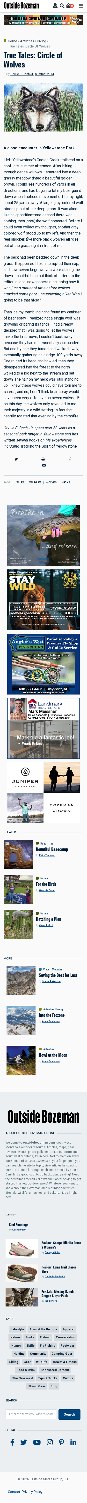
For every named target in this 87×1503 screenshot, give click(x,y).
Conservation (65, 1337)
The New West (22, 1378)
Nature (44, 878)
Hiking (41, 41)
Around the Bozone (43, 1329)
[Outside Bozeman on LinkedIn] (73, 1442)
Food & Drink (26, 1370)
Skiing (13, 1362)
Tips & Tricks (48, 1378)
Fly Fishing (47, 1345)
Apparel (68, 1329)
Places (47, 969)
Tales (20, 482)
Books (30, 1337)
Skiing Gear (36, 1386)
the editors (51, 1300)
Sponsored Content (55, 1370)
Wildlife (35, 482)
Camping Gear (61, 1353)
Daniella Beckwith (55, 1276)
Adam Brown (19, 1229)
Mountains (58, 969)
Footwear (67, 1345)
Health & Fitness (65, 1362)
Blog (54, 1386)
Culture (68, 1378)
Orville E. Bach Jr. (22, 74)
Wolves (51, 482)
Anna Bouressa (51, 1021)
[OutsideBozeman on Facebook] (12, 1442)
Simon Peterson (51, 981)
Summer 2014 (44, 74)
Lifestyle (17, 1329)
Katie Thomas (47, 855)
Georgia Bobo (47, 890)
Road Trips (46, 843)
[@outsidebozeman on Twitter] (23, 1442)
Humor (16, 1345)
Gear (27, 1362)
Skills (30, 1345)
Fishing (45, 1337)
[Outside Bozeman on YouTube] (37, 1442)
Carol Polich (46, 925)
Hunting (19, 1353)
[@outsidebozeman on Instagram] (50, 1442)
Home (12, 41)
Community (38, 1353)
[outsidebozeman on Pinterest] (61, 1442)
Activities (27, 41)
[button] (16, 459)
